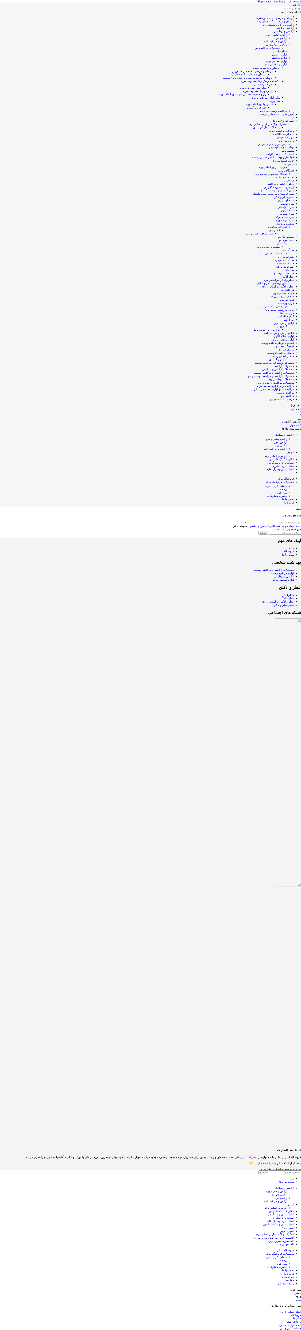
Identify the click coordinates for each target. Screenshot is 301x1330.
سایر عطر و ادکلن (283, 197)
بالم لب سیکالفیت (283, 134)
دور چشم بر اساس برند (273, 306)
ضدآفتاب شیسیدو (284, 273)
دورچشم (289, 180)
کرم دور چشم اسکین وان (279, 309)
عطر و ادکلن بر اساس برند (278, 279)
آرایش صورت (279, 442)
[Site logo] (296, 4)
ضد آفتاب (288, 250)
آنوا (292, 117)
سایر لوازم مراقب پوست (265, 97)
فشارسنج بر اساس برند (259, 233)
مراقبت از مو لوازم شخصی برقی (275, 385)
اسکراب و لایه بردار (283, 120)
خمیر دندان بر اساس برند (272, 167)
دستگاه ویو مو (286, 170)
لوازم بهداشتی (279, 57)
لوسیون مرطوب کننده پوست (277, 342)
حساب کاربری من (276, 485)
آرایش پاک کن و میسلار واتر (278, 24)
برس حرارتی (286, 140)
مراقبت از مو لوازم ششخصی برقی (273, 389)
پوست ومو (288, 150)
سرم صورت (287, 213)
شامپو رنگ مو (286, 236)
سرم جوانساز (286, 207)
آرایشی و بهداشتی (284, 31)
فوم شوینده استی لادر (281, 296)
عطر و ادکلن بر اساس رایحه (278, 286)
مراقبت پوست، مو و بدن (273, 110)
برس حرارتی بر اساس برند (271, 144)
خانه (298, 525)
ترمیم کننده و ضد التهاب (280, 153)
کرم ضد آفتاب (286, 313)
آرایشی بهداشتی (285, 28)
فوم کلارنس (287, 299)
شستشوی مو (286, 240)
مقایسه (289, 1280)
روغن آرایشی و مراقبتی (280, 183)
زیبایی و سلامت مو (276, 44)
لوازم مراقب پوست (275, 64)
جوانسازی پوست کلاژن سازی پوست (273, 157)
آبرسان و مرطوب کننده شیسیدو (275, 21)
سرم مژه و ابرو (285, 220)
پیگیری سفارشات (277, 495)
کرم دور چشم (286, 303)
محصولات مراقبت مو (268, 47)
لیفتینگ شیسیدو (285, 346)
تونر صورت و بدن (263, 84)
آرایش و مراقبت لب (275, 41)
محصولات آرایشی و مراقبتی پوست (274, 372)
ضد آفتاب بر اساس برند (273, 253)
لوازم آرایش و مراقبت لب (279, 332)
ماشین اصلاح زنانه (283, 356)
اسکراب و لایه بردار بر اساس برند (268, 124)
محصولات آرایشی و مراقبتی (278, 369)
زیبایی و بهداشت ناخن (281, 525)
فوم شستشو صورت (282, 293)
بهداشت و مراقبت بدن (281, 147)
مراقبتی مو (287, 395)
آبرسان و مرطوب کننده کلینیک (248, 74)
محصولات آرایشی (284, 366)
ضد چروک (274, 100)
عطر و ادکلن (279, 51)
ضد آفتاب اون (286, 256)
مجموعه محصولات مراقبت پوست (274, 362)
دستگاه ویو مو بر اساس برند (271, 173)
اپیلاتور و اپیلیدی (278, 359)
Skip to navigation (268, 1)
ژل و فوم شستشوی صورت (257, 90)
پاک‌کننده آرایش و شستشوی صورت (260, 81)
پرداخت (282, 489)
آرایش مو (281, 37)
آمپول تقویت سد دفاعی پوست (276, 114)
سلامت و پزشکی (284, 223)
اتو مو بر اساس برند (276, 456)
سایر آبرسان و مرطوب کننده (277, 190)
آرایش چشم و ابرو (276, 34)
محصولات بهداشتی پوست (279, 379)
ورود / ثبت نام (286, 1283)
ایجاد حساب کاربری (290, 1311)
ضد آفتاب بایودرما (284, 260)
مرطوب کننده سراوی (281, 399)
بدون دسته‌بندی (285, 137)
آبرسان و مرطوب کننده (266, 67)
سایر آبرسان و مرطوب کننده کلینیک (273, 193)
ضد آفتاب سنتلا (285, 263)
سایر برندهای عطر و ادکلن (272, 283)
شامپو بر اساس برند (268, 246)
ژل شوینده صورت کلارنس (279, 187)
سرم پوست (287, 203)
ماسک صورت (286, 349)
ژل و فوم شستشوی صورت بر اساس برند (242, 94)
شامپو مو (281, 243)
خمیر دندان (287, 163)
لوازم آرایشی (279, 54)
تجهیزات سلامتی (277, 226)
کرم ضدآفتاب (286, 316)
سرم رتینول (287, 210)
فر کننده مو (287, 289)
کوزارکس (288, 319)
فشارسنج (274, 230)
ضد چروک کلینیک (256, 107)
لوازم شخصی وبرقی (282, 339)
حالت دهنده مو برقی (282, 160)
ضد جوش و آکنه (285, 266)
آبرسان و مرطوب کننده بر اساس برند (251, 71)
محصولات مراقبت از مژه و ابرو (276, 382)
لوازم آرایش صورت (283, 323)
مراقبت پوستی (285, 392)
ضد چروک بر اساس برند (259, 104)
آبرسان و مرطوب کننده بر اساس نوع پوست (248, 77)
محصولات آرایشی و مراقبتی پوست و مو (271, 376)
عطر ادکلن (287, 276)
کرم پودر (282, 326)
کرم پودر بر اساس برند (267, 329)
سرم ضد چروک (285, 216)
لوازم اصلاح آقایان (283, 336)
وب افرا (263, 1169)
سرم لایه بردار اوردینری (266, 127)
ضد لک (290, 269)
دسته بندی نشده (285, 177)
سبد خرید (281, 492)
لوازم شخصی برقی (276, 61)
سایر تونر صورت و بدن (253, 87)
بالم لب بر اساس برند (281, 130)
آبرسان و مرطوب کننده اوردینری (275, 18)
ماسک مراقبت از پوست (280, 352)
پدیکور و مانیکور (257, 525)
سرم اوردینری (286, 200)
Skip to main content (289, 1)
